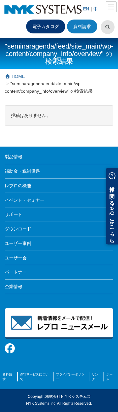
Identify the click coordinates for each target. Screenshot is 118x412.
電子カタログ (45, 26)
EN (86, 8)
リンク (95, 377)
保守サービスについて (34, 377)
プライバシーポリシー (70, 377)
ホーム (109, 377)
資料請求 (82, 26)
